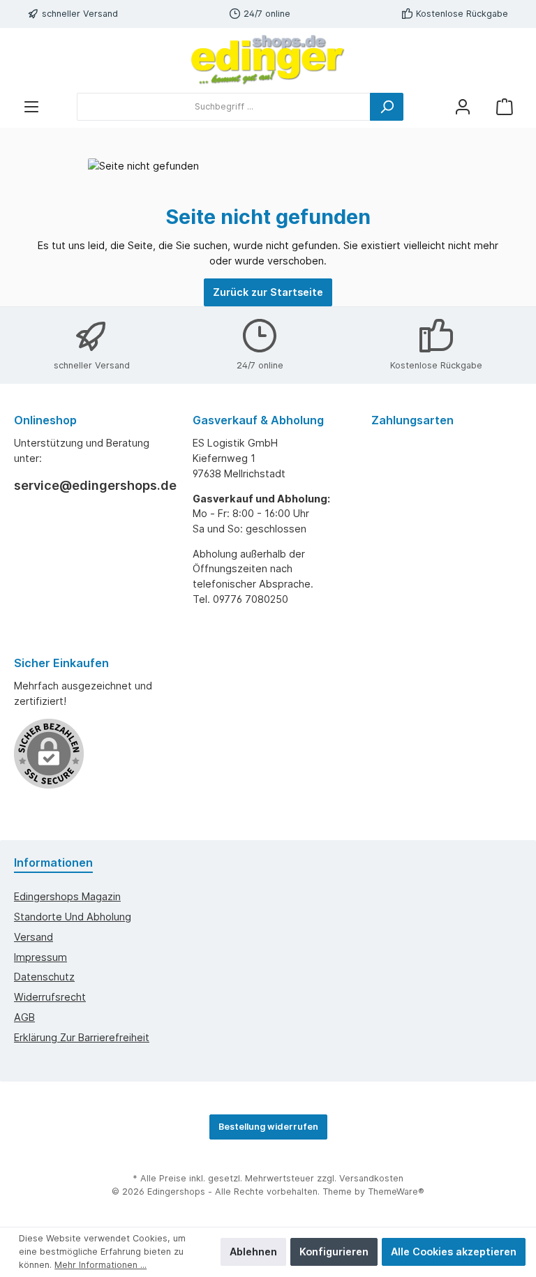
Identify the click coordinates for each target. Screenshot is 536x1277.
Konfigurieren (333, 1251)
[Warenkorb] (504, 106)
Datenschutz (44, 977)
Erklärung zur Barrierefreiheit (81, 1037)
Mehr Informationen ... (100, 1265)
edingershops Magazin (67, 896)
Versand (33, 937)
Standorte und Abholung (72, 917)
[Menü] (31, 106)
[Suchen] (386, 107)
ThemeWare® (396, 1191)
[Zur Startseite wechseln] (268, 60)
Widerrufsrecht (50, 997)
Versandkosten (371, 1178)
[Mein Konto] (462, 106)
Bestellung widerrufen (268, 1126)
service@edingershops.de (89, 485)
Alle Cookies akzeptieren (453, 1251)
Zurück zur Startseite (268, 292)
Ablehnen (253, 1251)
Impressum (40, 957)
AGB (24, 1017)
